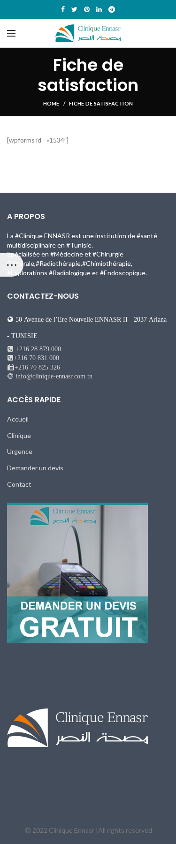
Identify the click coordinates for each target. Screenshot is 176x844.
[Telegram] (111, 9)
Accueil (18, 419)
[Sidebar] (11, 265)
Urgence (19, 451)
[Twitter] (74, 9)
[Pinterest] (87, 9)
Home (51, 103)
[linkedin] (99, 9)
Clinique (19, 435)
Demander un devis (35, 468)
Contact (19, 484)
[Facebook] (63, 9)
